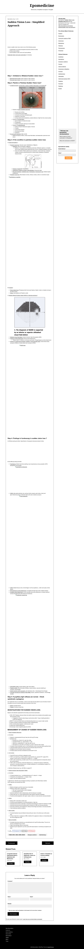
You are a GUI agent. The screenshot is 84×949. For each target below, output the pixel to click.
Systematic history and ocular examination (17, 55)
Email (31, 896)
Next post (48, 843)
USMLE (7, 937)
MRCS (7, 939)
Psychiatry (60, 83)
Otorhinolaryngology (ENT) (64, 78)
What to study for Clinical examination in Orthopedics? (66, 137)
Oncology (60, 71)
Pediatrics (60, 81)
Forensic (60, 64)
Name (9, 896)
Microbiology (61, 43)
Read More (11, 863)
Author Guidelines (9, 932)
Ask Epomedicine (64, 134)
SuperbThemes (51, 947)
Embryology (61, 41)
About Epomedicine (9, 928)
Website (9, 903)
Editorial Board (8, 935)
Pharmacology (61, 48)
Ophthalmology (42, 834)
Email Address (62, 148)
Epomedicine (42, 5)
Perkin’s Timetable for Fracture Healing (46, 854)
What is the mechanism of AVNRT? (67, 140)
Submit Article (8, 933)
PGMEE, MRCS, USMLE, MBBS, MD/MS (17, 834)
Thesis (7, 941)
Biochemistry (61, 36)
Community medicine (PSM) (64, 38)
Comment (10, 881)
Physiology (60, 50)
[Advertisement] (30, 36)
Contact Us (8, 930)
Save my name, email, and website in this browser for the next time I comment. (25, 910)
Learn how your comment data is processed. (32, 919)
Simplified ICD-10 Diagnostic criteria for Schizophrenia (29, 855)
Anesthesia (60, 57)
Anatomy (60, 33)
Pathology (60, 45)
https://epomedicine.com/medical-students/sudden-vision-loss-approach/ (66, 26)
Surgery (60, 88)
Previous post (11, 843)
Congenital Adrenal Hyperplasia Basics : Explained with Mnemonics (12, 856)
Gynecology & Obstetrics (63, 69)
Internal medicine (62, 66)
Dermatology (61, 59)
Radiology (60, 86)
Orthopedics (61, 76)
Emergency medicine (32, 834)
